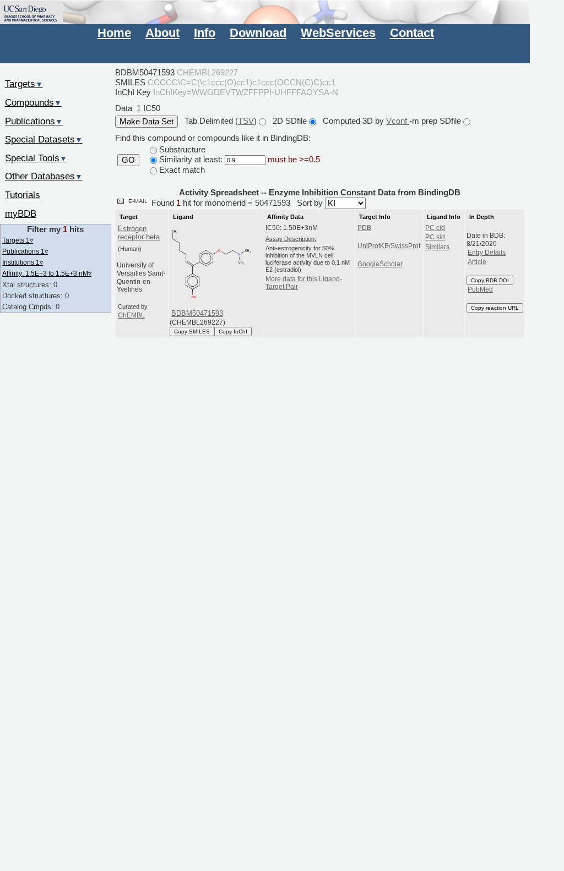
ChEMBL (131, 315)
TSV (246, 120)
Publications (34, 121)
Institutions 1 (22, 262)
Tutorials (22, 194)
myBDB (20, 213)
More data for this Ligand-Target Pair (303, 283)
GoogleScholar (380, 264)
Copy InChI (233, 331)
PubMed (480, 289)
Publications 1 (25, 251)
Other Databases (44, 176)
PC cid (435, 227)
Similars (437, 247)
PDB (364, 227)
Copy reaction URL (495, 308)
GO (128, 160)
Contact (412, 33)
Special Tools (36, 157)
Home (114, 33)
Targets (24, 83)
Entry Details (487, 252)
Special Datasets (44, 139)
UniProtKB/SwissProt (388, 246)
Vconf (397, 120)
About (162, 33)
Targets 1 (17, 240)
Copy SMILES (192, 331)
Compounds (33, 102)
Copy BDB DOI (490, 280)
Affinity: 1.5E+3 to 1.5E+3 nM (46, 273)
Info (204, 33)
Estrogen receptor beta (139, 232)
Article (477, 262)
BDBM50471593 (197, 313)
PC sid (435, 237)
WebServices (338, 33)
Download (258, 33)
